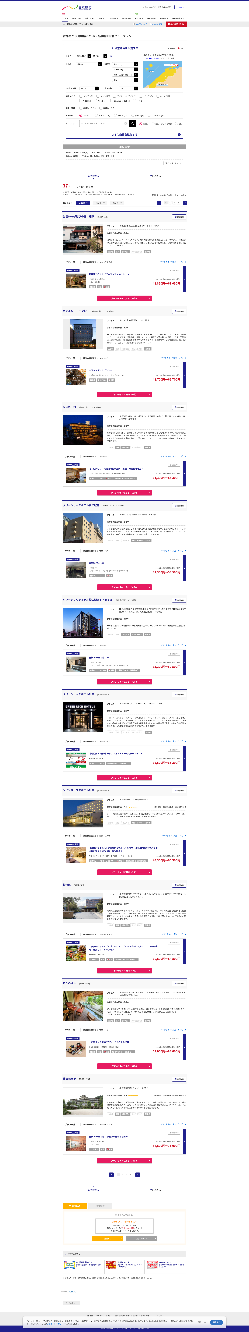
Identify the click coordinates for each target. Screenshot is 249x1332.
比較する (107, 1238)
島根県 (157, 58)
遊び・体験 (126, 18)
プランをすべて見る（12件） (172, 741)
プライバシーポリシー (56, 1324)
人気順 (82, 202)
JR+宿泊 (65, 18)
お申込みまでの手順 (149, 7)
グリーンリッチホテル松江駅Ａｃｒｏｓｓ (87, 599)
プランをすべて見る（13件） (172, 456)
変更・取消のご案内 (164, 7)
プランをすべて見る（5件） (172, 358)
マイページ (181, 7)
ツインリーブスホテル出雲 (78, 790)
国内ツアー (76, 18)
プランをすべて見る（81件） (172, 1029)
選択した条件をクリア (173, 163)
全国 (145, 58)
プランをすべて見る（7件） (172, 835)
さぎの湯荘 (69, 983)
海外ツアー (139, 18)
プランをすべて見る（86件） (172, 550)
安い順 (99, 202)
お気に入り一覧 (141, 1238)
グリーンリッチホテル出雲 (78, 694)
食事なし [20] (104, 115)
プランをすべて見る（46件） (172, 262)
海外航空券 (151, 18)
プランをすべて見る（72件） (172, 645)
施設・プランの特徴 (163, 123)
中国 (150, 58)
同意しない (202, 1322)
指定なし (87, 115)
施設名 (145, 123)
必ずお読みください (177, 24)
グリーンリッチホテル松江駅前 (81, 505)
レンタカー (114, 18)
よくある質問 (157, 24)
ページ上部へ (70, 1303)
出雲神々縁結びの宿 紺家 (78, 216)
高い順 (115, 202)
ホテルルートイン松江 (76, 311)
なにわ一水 (69, 407)
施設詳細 (180, 217)
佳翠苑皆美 (69, 1079)
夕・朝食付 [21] (158, 115)
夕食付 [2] (139, 115)
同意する (216, 1322)
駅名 (180, 123)
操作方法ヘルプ (141, 24)
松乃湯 (67, 885)
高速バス (102, 18)
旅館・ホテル (90, 18)
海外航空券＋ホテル (179, 18)
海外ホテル (164, 18)
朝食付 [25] (122, 115)
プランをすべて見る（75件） (172, 1124)
